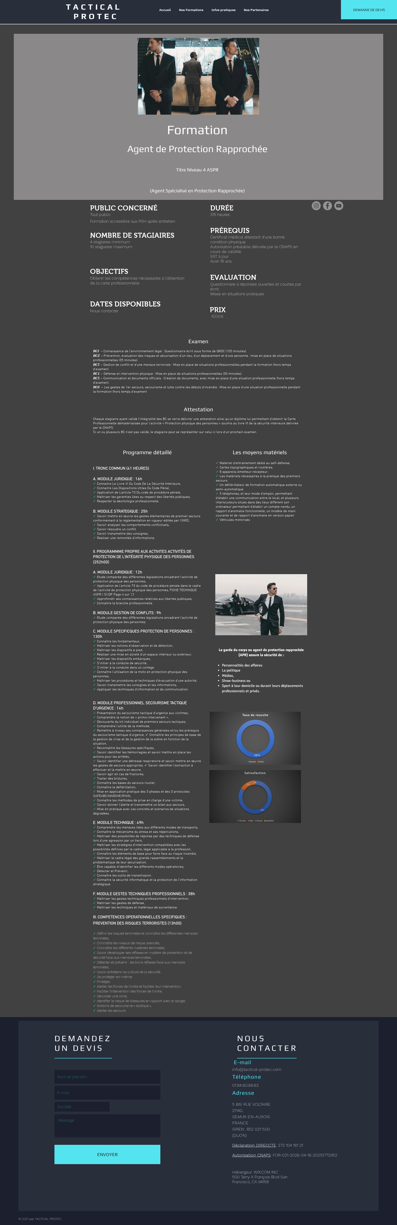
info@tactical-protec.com (256, 1069)
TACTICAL (96, 6)
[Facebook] (327, 205)
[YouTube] (338, 205)
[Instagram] (316, 205)
